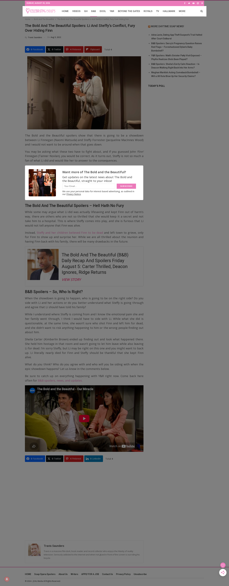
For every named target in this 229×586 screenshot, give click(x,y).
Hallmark (169, 11)
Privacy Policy (123, 574)
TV (157, 11)
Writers (74, 574)
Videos (76, 11)
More (182, 11)
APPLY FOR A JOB (90, 574)
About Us (63, 574)
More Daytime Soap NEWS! (167, 26)
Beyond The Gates (129, 11)
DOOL (103, 11)
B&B (93, 11)
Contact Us (107, 574)
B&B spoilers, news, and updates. (60, 380)
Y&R (112, 11)
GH (86, 11)
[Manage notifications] (6, 579)
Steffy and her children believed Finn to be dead (70, 232)
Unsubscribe (140, 574)
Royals (148, 11)
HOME (65, 11)
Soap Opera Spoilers (44, 574)
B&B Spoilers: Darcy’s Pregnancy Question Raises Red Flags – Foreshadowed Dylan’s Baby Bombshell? (176, 47)
